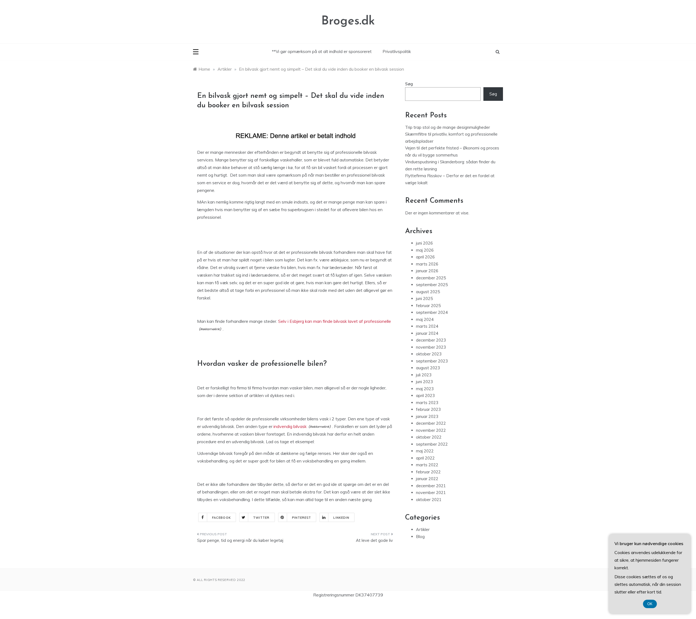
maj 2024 (425, 319)
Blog (420, 536)
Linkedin (341, 518)
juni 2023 (424, 381)
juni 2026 (424, 243)
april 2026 (425, 257)
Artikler (423, 529)
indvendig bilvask (290, 426)
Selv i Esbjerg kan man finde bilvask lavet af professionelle (334, 321)
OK (649, 604)
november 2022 (431, 430)
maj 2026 (425, 250)
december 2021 (431, 485)
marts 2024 (427, 326)
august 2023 (428, 367)
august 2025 (428, 291)
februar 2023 (428, 409)
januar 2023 (427, 416)
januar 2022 (427, 478)
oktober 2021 (429, 499)
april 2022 (425, 458)
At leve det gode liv (374, 540)
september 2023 (432, 361)
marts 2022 (427, 464)
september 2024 (432, 312)
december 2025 (431, 277)
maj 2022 (425, 451)
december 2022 (431, 423)
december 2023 (431, 340)
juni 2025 (424, 298)
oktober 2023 (429, 354)
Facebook (221, 518)
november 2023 (431, 347)
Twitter (261, 518)
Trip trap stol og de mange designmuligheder (447, 127)
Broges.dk (348, 21)
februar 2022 (428, 471)
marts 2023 (427, 402)
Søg (409, 83)
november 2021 (431, 492)
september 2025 (432, 284)
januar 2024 (427, 333)
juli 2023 (423, 374)
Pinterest (301, 518)
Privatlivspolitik (397, 51)
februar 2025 (428, 305)
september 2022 (432, 444)
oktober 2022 (429, 437)
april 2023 (425, 395)
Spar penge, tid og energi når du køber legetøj (240, 540)
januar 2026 (427, 270)
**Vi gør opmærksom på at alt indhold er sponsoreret (322, 51)
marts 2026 (427, 264)
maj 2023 (425, 388)
